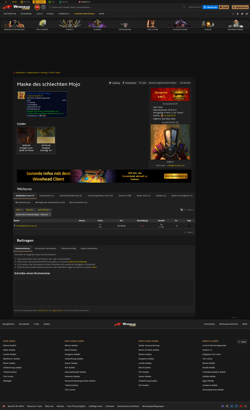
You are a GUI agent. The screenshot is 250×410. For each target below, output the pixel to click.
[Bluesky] (232, 406)
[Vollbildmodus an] (233, 14)
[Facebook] (236, 406)
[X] (227, 406)
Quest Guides (71, 363)
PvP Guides (144, 372)
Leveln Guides (9, 354)
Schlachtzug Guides (12, 367)
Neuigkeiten (10, 14)
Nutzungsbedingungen (153, 406)
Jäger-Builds (208, 381)
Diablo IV (86, 2)
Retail (27, 2)
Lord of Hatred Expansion (214, 345)
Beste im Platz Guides (149, 350)
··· (72, 2)
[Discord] (223, 406)
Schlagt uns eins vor (175, 165)
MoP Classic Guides (74, 341)
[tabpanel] (104, 220)
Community (64, 14)
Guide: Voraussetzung (149, 345)
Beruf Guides (9, 363)
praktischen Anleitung (77, 261)
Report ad (234, 317)
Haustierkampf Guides (75, 372)
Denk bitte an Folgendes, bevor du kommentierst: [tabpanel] (55, 282)
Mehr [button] (101, 14)
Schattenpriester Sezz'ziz (26, 226)
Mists (65, 2)
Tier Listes (207, 358)
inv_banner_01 (170, 115)
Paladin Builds (208, 376)
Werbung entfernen (84, 14)
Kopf (58, 72)
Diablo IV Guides (210, 341)
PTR (43, 7)
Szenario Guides (72, 376)
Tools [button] (39, 14)
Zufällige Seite (95, 406)
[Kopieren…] (182, 210)
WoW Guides (9, 341)
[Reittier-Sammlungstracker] (104, 176)
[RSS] (245, 406)
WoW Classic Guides (149, 341)
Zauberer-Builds (209, 385)
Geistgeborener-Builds (213, 389)
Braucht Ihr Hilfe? (16, 406)
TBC (53, 2)
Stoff (52, 72)
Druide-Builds (208, 367)
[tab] (25, 195)
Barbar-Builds (208, 363)
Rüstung (43, 72)
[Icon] (21, 95)
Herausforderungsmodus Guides (80, 381)
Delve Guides (9, 350)
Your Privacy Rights (76, 406)
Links (144, 83)
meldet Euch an (42, 310)
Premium (110, 406)
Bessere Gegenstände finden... (163, 83)
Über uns (49, 406)
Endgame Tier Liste (211, 354)
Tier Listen (8, 376)
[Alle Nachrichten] (6, 2)
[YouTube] (241, 406)
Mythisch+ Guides (11, 358)
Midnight (7, 381)
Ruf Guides (70, 367)
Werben (60, 406)
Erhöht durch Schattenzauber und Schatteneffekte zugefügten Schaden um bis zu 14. (45, 112)
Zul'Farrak (121, 226)
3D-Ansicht (185, 83)
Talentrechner (10, 372)
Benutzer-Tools (34, 406)
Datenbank (26, 14)
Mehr (245, 324)
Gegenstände (32, 72)
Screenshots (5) (170, 122)
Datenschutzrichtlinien (128, 406)
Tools (36, 324)
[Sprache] (247, 14)
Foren (94, 267)
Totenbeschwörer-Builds (214, 372)
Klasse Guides (9, 345)
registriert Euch (57, 310)
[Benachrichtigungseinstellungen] (238, 14)
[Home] (17, 7)
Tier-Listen (70, 389)
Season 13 (207, 350)
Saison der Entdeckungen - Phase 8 (32, 214)
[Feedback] (242, 14)
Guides (50, 14)
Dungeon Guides (72, 354)
